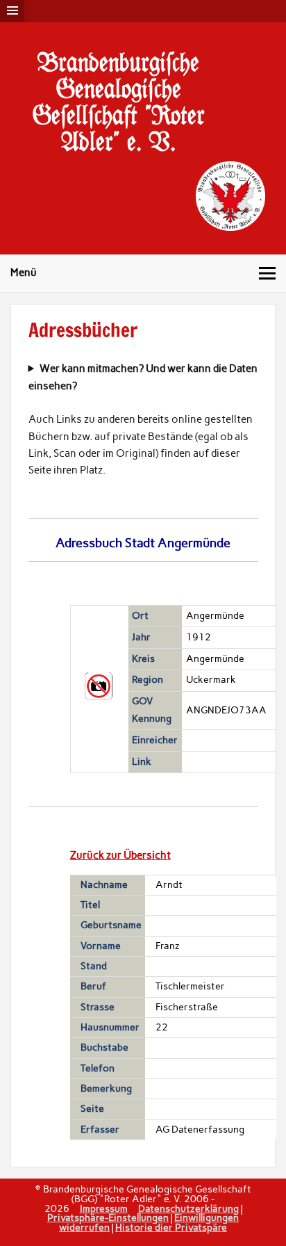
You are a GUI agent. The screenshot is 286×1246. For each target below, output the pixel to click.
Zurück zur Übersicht (120, 855)
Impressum (104, 1208)
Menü (23, 272)
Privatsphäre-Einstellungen (108, 1217)
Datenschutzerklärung (188, 1208)
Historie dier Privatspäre (171, 1227)
